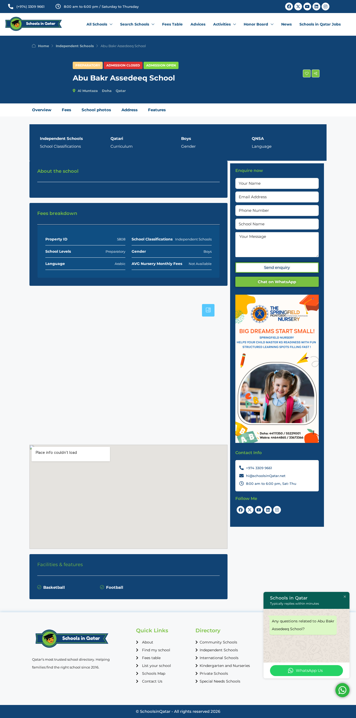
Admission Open (161, 65)
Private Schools (214, 673)
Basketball (54, 587)
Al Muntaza (88, 91)
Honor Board (256, 24)
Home (43, 46)
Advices (198, 24)
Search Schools (134, 24)
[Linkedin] (316, 6)
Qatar (121, 91)
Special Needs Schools (220, 681)
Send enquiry (277, 267)
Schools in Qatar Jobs (320, 24)
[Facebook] (289, 6)
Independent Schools (75, 46)
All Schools (97, 24)
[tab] (208, 310)
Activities (222, 24)
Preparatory (87, 65)
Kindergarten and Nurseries (225, 665)
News (286, 24)
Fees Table (172, 24)
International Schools (219, 657)
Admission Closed (123, 65)
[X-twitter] (298, 6)
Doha (107, 91)
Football (114, 587)
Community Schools (218, 642)
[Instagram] (325, 6)
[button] (307, 73)
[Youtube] (307, 6)
